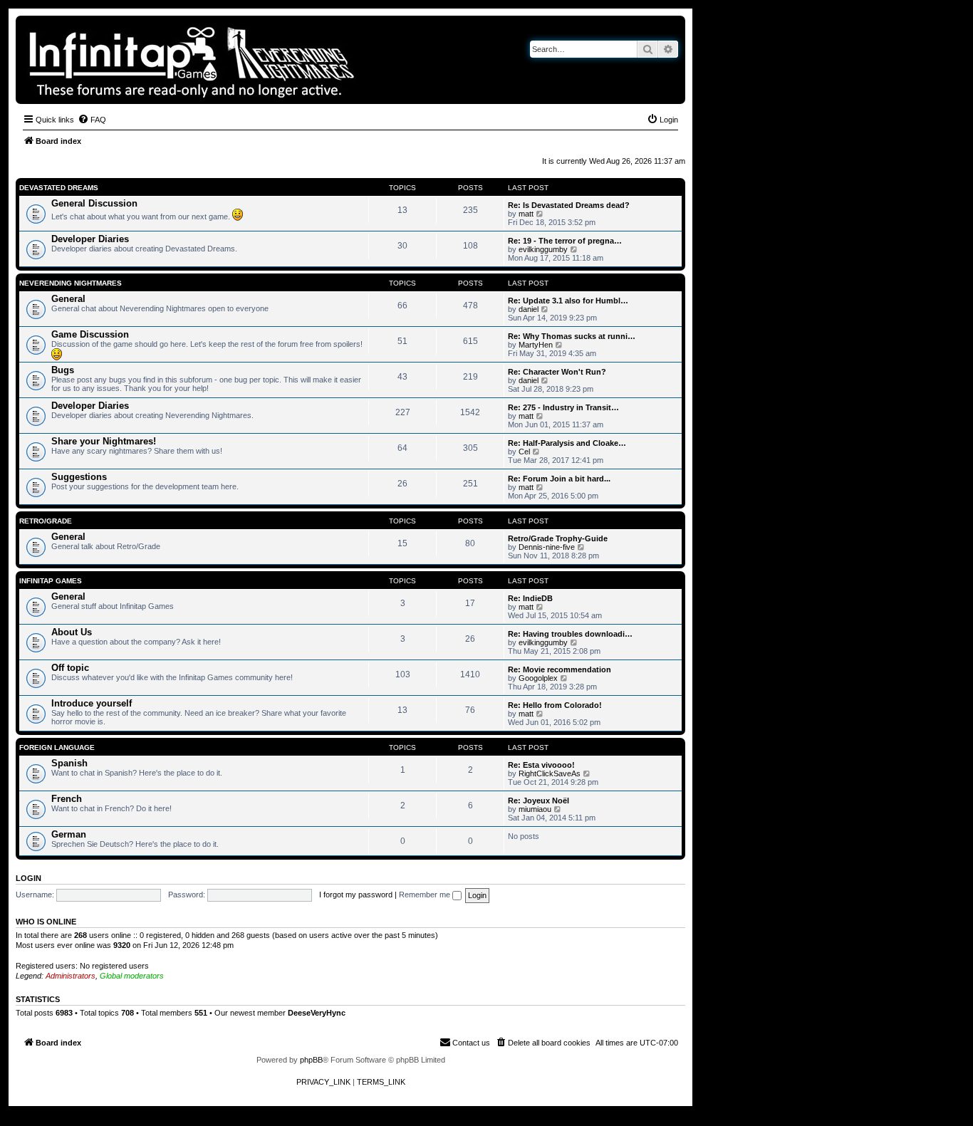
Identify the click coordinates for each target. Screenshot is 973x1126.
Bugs (62, 370)
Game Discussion (90, 334)
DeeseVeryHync (316, 1012)
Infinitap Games (50, 581)
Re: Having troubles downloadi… (570, 634)
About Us (71, 632)
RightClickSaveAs (550, 773)
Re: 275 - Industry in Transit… (563, 407)
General (68, 298)
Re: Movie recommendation (559, 669)
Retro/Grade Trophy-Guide (558, 538)
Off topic (70, 667)
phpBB (311, 1059)
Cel (524, 451)
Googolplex (538, 678)
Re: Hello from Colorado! (555, 705)
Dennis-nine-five (547, 547)
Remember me (425, 894)
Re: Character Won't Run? (557, 371)
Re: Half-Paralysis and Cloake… (567, 443)
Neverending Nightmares (70, 283)
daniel (528, 309)
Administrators (70, 975)
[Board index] (240, 59)
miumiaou (535, 809)
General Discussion (94, 203)
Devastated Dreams (58, 188)
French (66, 798)
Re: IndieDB (530, 598)
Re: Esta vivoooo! (541, 765)
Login (28, 878)
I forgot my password (355, 894)
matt (526, 213)
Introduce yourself (91, 703)
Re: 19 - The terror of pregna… (565, 240)
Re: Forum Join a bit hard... (559, 478)
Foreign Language (57, 747)
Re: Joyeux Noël (538, 800)
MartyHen (536, 344)
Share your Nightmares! (103, 441)
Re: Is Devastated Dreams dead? (569, 205)
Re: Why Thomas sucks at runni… (571, 336)
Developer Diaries (90, 239)
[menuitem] (92, 119)
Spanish (69, 763)
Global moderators (132, 975)
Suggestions (79, 476)
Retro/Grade (45, 521)
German (68, 834)
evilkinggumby (543, 249)
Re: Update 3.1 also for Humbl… (568, 300)
